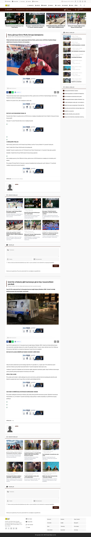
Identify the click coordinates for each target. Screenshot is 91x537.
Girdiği (12, 420)
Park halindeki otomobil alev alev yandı (50, 455)
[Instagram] (80, 1)
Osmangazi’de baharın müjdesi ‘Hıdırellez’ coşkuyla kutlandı (28, 9)
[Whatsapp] (83, 1)
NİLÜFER (54, 473)
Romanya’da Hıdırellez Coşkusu (14, 453)
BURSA (7, 231)
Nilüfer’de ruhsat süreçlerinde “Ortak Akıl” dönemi (49, 476)
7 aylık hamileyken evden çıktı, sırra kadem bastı (31, 476)
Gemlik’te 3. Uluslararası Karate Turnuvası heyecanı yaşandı (76, 26)
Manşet (7, 209)
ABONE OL (19, 92)
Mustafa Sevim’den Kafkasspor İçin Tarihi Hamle (32, 213)
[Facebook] (75, 1)
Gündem (26, 231)
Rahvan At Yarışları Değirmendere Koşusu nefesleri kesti (55, 26)
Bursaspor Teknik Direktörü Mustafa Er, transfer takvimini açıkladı (14, 26)
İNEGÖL (25, 209)
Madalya (21, 178)
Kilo (18, 178)
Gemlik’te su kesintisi (76, 81)
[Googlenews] (85, 1)
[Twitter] (78, 1)
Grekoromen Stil (14, 178)
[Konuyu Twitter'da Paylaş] (10, 92)
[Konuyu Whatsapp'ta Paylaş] (13, 92)
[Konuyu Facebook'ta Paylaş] (7, 92)
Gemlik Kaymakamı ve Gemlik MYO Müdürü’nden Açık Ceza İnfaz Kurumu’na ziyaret (32, 454)
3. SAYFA (44, 451)
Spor (13, 36)
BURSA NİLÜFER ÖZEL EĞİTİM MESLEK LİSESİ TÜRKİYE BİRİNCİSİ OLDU (35, 26)
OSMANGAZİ (15, 473)
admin (16, 184)
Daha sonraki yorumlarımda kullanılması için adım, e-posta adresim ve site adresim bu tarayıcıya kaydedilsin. (31, 262)
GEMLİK (25, 451)
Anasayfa (9, 36)
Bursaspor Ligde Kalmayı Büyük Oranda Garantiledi (14, 212)
